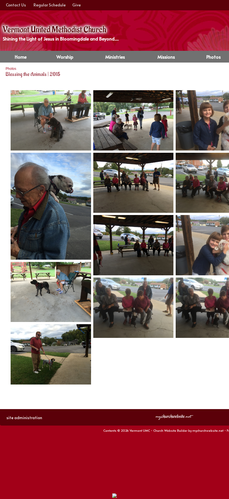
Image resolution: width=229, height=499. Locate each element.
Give (76, 5)
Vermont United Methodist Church (54, 29)
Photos (11, 69)
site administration (24, 417)
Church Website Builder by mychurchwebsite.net (188, 430)
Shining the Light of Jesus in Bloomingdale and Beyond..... (61, 38)
